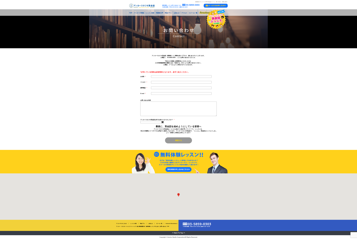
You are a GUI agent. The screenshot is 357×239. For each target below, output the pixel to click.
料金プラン (168, 13)
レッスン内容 (150, 13)
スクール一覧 (193, 13)
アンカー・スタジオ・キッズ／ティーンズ (126, 226)
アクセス (184, 13)
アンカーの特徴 (139, 13)
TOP (130, 13)
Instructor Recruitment (171, 223)
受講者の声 (159, 13)
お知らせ (177, 13)
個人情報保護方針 (141, 226)
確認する (178, 140)
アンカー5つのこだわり (121, 223)
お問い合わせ (163, 226)
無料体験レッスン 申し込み (152, 226)
